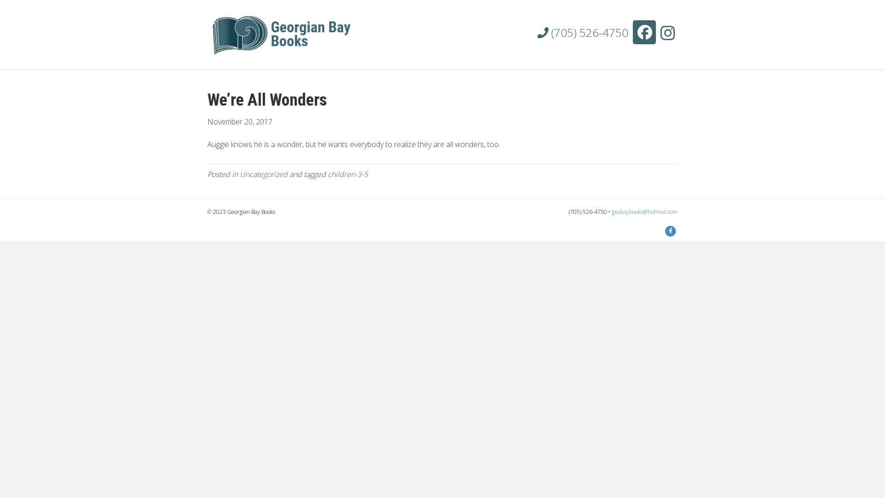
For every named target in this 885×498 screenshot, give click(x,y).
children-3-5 (348, 174)
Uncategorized (264, 174)
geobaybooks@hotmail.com (645, 212)
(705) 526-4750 (588, 32)
